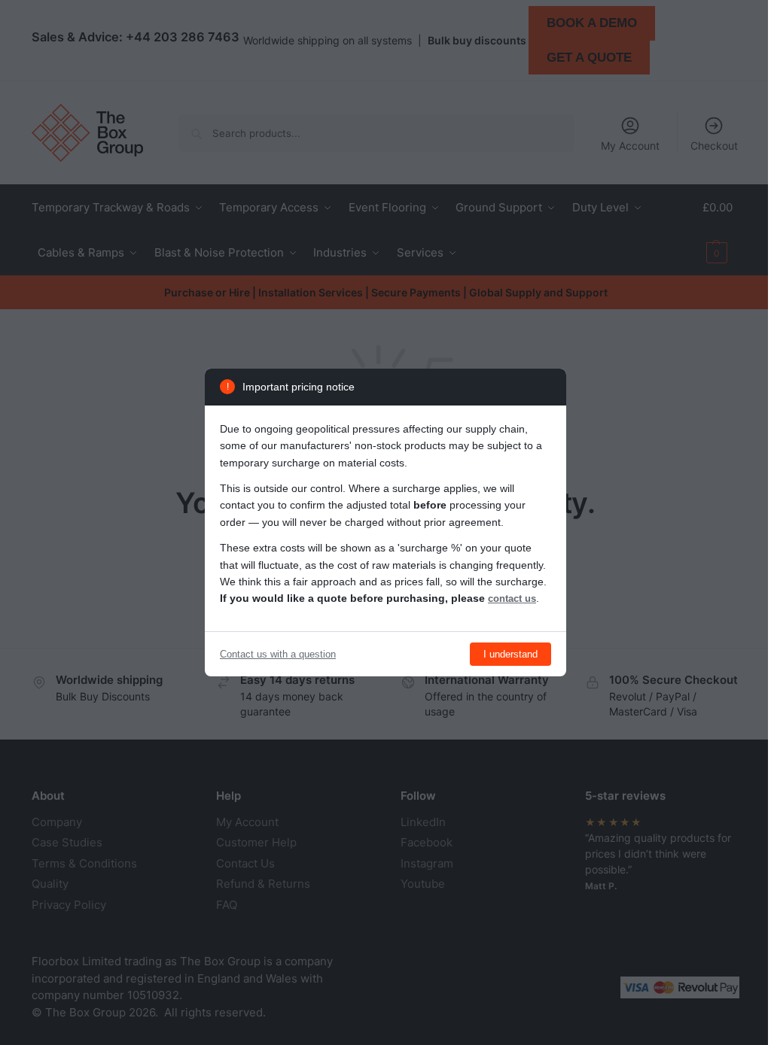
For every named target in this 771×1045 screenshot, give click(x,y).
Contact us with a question (278, 654)
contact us (512, 598)
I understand (510, 654)
